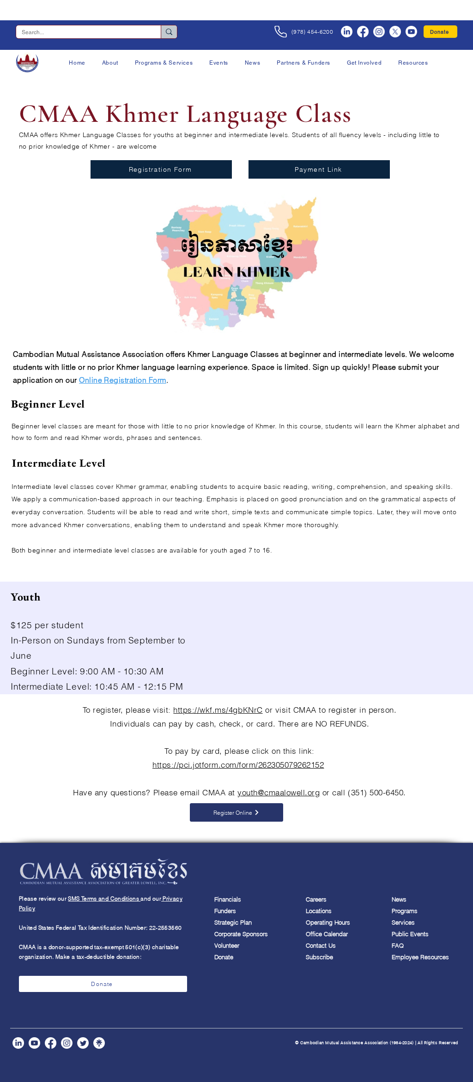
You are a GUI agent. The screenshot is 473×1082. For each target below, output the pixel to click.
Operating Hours (328, 922)
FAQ (398, 945)
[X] (395, 31)
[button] (110, 63)
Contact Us (321, 945)
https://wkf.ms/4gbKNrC (217, 710)
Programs (405, 910)
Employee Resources (419, 957)
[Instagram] (379, 31)
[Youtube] (411, 31)
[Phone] (280, 31)
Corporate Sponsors (241, 934)
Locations (319, 910)
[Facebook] (363, 31)
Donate (223, 957)
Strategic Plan (233, 922)
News (399, 899)
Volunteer (226, 945)
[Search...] (169, 31)
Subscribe (319, 957)
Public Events (410, 934)
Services (403, 922)
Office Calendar (327, 934)
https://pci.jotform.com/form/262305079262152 (238, 764)
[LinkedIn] (346, 31)
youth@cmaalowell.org (278, 792)
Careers (316, 899)
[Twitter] (83, 1043)
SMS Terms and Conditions (104, 898)
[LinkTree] (99, 1043)
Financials (227, 899)
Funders (225, 910)
